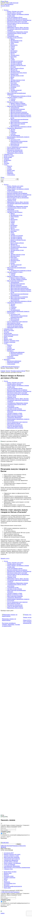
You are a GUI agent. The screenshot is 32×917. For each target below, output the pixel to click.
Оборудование (15, 42)
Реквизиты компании (16, 353)
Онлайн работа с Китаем (14, 13)
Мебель (13, 39)
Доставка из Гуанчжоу (17, 61)
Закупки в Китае (15, 71)
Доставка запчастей (16, 90)
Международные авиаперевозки (20, 113)
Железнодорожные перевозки (19, 112)
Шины (12, 77)
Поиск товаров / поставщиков (12, 863)
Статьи (9, 167)
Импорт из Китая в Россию (18, 65)
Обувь (12, 58)
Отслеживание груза (10, 883)
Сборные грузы (11, 26)
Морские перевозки (16, 110)
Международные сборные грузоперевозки (18, 124)
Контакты (10, 172)
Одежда (13, 46)
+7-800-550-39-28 (6, 366)
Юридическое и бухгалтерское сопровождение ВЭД (19, 142)
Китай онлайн (8, 157)
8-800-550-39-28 (13, 2)
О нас (6, 164)
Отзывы (9, 169)
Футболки (13, 87)
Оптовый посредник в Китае (19, 72)
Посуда (13, 53)
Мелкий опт (14, 69)
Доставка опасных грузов (18, 80)
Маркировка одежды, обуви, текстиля (17, 27)
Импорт (13, 131)
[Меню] (1, 7)
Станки (13, 59)
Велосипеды (14, 45)
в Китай (13, 100)
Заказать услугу (5, 558)
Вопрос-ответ (11, 170)
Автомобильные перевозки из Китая (21, 96)
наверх (3, 913)
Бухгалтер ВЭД (15, 145)
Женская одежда (15, 81)
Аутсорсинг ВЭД (15, 139)
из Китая (13, 134)
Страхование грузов (12, 36)
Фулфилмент (7, 160)
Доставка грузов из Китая (15, 37)
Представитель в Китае (13, 148)
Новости (9, 166)
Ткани (12, 43)
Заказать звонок (5, 5)
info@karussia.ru (8, 4)
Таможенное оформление (15, 128)
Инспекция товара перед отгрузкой (17, 21)
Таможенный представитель (12, 858)
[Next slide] (29, 458)
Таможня (6, 158)
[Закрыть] (2, 181)
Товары (13, 48)
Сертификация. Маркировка (12, 866)
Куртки (13, 88)
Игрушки (13, 67)
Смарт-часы (14, 91)
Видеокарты (14, 50)
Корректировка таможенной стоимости (18, 137)
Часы (12, 78)
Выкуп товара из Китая (17, 68)
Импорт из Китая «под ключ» (12, 854)
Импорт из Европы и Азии (15, 102)
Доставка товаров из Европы (19, 104)
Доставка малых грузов (17, 75)
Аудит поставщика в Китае (14, 17)
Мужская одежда (15, 85)
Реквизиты (10, 173)
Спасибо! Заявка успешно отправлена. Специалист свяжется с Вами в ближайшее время (15, 826)
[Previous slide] (3, 458)
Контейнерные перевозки (18, 109)
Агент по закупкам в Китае (15, 151)
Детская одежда (15, 55)
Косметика (13, 52)
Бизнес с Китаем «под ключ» (15, 11)
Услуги (6, 10)
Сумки (12, 49)
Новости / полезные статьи (11, 340)
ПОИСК (19, 844)
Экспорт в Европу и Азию (15, 97)
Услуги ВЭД (11, 138)
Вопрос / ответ (8, 339)
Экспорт (13, 129)
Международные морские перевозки (21, 115)
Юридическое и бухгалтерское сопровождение (17, 867)
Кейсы (6, 161)
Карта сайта (7, 887)
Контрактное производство (14, 150)
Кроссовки (14, 56)
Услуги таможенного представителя (17, 147)
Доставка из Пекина (16, 62)
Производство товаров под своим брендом (19, 20)
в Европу (13, 99)
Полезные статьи (8, 876)
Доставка (6, 163)
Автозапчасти (14, 84)
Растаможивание (15, 135)
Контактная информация (17, 352)
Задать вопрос (11, 174)
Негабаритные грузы (16, 40)
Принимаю (4, 838)
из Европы (13, 132)
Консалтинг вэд (15, 144)
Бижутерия (14, 83)
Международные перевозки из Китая (21, 126)
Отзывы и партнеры (9, 342)
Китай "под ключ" (9, 155)
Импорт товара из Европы (18, 103)
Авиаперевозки (15, 107)
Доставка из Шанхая (16, 64)
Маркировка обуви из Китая (15, 153)
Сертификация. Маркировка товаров (17, 31)
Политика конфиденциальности (13, 886)
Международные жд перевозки (19, 122)
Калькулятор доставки (10, 871)
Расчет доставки (8, 336)
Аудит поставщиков (9, 864)
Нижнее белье (14, 74)
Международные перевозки (15, 106)
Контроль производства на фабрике (17, 18)
